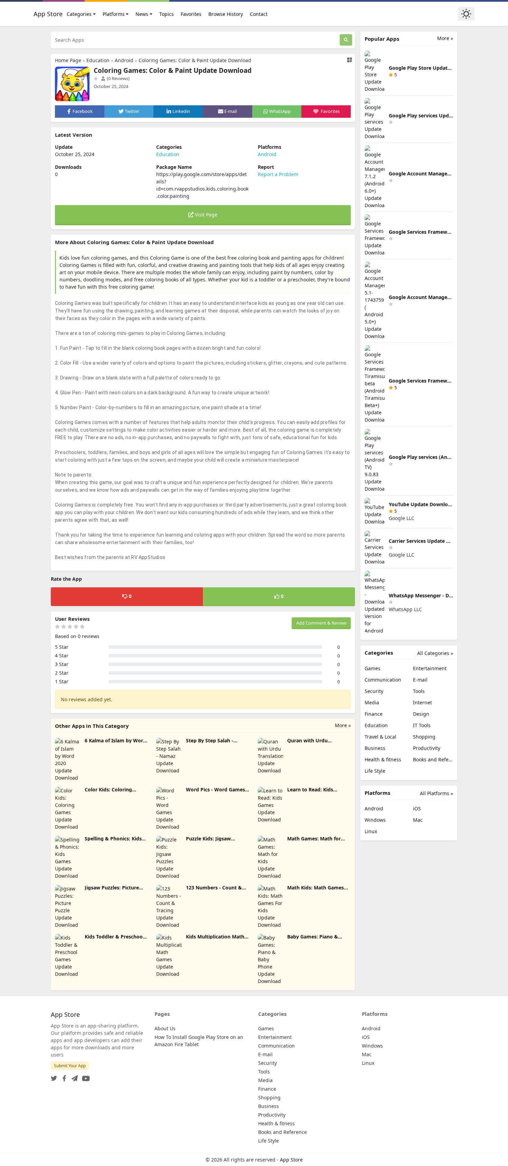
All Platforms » (436, 793)
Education (98, 60)
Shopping (424, 736)
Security (374, 691)
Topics (166, 14)
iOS (417, 808)
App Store (291, 1159)
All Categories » (435, 653)
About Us (165, 1028)
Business (375, 748)
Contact (258, 14)
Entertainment (429, 668)
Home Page (68, 60)
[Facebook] (62, 1076)
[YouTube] (84, 1076)
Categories (79, 14)
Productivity (426, 748)
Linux (371, 831)
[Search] (346, 40)
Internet (422, 702)
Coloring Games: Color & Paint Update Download (195, 60)
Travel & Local (380, 736)
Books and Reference (433, 759)
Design (421, 714)
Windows (375, 820)
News (141, 14)
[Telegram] (73, 1076)
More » (343, 725)
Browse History (225, 14)
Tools (419, 691)
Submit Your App (70, 1066)
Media (372, 702)
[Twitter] (54, 1076)
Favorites (191, 14)
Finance (374, 714)
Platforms (114, 14)
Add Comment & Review (321, 623)
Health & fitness (383, 759)
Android (124, 60)
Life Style (375, 771)
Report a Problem (278, 174)
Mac (418, 820)
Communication (383, 679)
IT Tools (422, 725)
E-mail (420, 679)
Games (372, 668)
